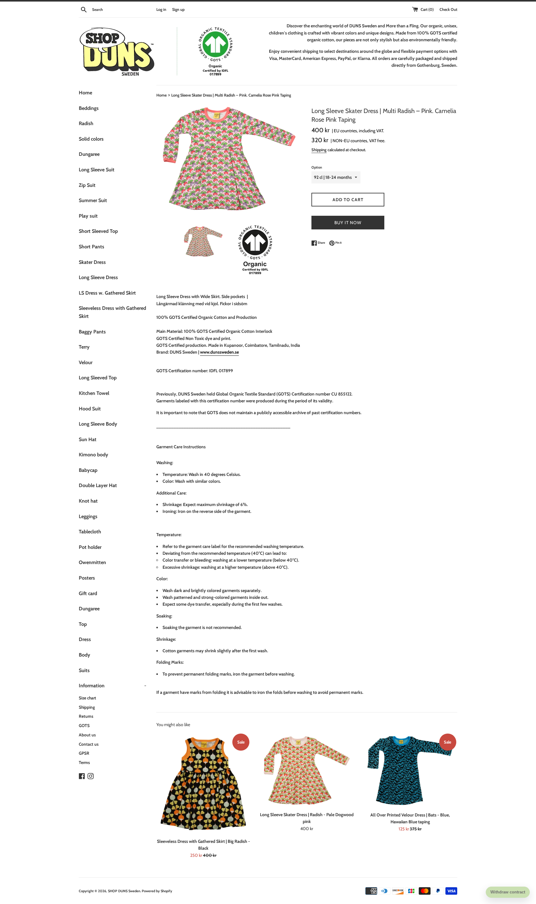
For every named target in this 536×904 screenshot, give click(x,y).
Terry (84, 347)
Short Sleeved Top (98, 231)
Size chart (87, 697)
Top (83, 624)
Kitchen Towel (94, 393)
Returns (86, 716)
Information (112, 686)
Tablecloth (90, 532)
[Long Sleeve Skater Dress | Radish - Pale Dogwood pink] (307, 770)
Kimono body (93, 455)
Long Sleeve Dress (98, 277)
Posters (87, 578)
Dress (85, 639)
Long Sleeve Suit (96, 170)
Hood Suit (90, 409)
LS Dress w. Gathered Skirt (107, 293)
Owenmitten (92, 562)
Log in (161, 9)
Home (85, 93)
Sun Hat (87, 439)
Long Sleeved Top (98, 378)
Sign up (178, 9)
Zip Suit (87, 185)
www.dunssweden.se (219, 352)
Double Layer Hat (98, 485)
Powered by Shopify (157, 891)
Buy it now (347, 222)
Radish (86, 123)
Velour (85, 362)
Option (316, 167)
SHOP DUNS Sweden (124, 891)
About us (87, 734)
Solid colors (91, 139)
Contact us (89, 744)
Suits (84, 670)
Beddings (89, 108)
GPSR (84, 753)
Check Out (448, 9)
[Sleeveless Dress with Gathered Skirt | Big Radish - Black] (203, 784)
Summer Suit (93, 200)
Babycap (88, 470)
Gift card (88, 593)
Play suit (88, 216)
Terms (84, 762)
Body (84, 655)
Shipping (87, 707)
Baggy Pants (92, 332)
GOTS (84, 725)
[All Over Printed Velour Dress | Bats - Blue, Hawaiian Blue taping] (410, 770)
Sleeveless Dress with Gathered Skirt (112, 312)
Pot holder (90, 547)
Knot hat (88, 501)
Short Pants (91, 247)
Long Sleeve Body (98, 424)
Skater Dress (92, 262)
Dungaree (89, 154)
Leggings (88, 516)
